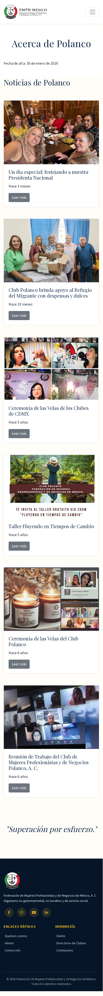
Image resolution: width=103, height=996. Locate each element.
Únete (60, 936)
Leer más (19, 197)
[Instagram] (21, 912)
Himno (9, 943)
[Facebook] (9, 912)
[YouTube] (34, 912)
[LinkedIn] (46, 912)
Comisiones (64, 950)
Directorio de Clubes (71, 943)
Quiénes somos (16, 936)
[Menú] (92, 12)
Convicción (12, 950)
